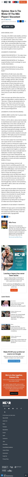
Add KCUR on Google (14, 361)
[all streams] (26, 475)
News (12, 324)
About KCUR (5, 418)
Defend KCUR (14, 393)
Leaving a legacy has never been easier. (14, 274)
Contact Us (5, 438)
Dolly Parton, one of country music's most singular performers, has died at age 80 (18, 304)
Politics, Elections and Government (16, 312)
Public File (5, 456)
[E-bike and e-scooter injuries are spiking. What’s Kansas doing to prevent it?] (5, 339)
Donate (24, 2)
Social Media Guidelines (8, 447)
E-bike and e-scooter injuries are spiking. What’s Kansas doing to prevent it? (18, 341)
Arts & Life (13, 301)
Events (4, 432)
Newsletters (5, 429)
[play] (2, 475)
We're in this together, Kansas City (14, 376)
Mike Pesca (8, 19)
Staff (4, 435)
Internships (5, 444)
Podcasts (5, 426)
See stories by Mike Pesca (15, 237)
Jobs (4, 441)
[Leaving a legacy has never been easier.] (14, 257)
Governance (5, 453)
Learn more (14, 290)
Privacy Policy (6, 459)
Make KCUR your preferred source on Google (13, 353)
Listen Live (5, 420)
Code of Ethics (6, 450)
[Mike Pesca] (4, 224)
